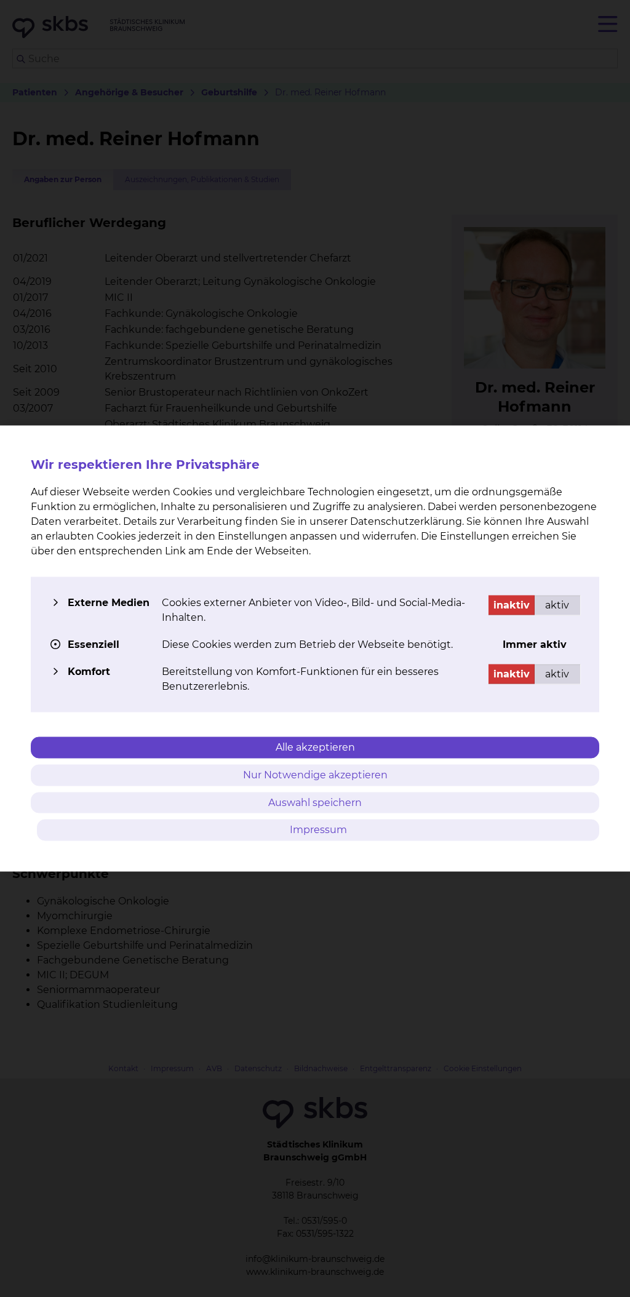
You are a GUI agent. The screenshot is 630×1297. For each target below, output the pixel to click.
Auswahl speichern (315, 802)
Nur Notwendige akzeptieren (315, 774)
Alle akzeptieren (315, 747)
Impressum (318, 830)
